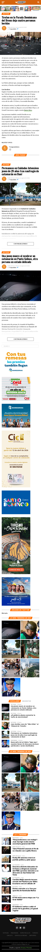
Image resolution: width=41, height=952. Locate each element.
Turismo (35, 933)
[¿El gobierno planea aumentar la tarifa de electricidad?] (30, 649)
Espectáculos (25, 933)
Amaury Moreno (26, 947)
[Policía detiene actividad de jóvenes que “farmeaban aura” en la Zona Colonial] (11, 668)
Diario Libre (28, 110)
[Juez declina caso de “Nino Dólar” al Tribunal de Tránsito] (30, 630)
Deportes (32, 935)
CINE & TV (10, 935)
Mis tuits (5, 613)
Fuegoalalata (13, 29)
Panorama (14, 933)
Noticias (6, 933)
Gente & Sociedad (21, 935)
